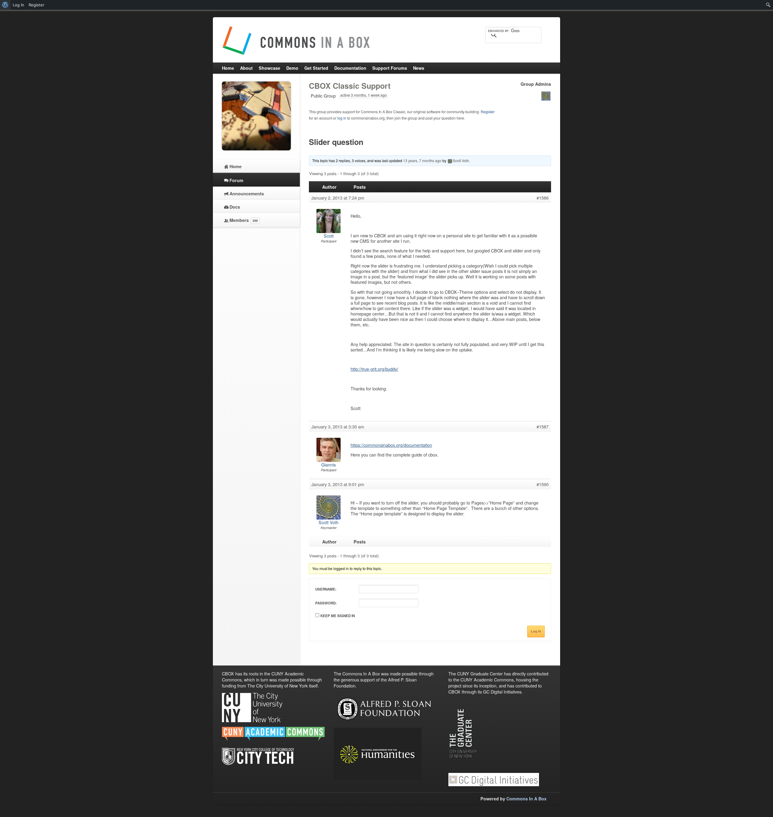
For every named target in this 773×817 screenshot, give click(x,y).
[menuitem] (5, 5)
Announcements (246, 194)
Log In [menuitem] (18, 4)
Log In (536, 631)
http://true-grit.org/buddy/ (374, 369)
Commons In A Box (526, 799)
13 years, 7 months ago (422, 160)
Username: (325, 589)
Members (243, 220)
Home (235, 166)
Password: (326, 603)
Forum (236, 180)
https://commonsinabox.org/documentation (391, 445)
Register (488, 111)
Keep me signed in (337, 615)
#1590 (543, 484)
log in (341, 117)
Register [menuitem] (36, 4)
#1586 (543, 197)
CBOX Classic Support (349, 85)
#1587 (543, 426)
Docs (234, 207)
